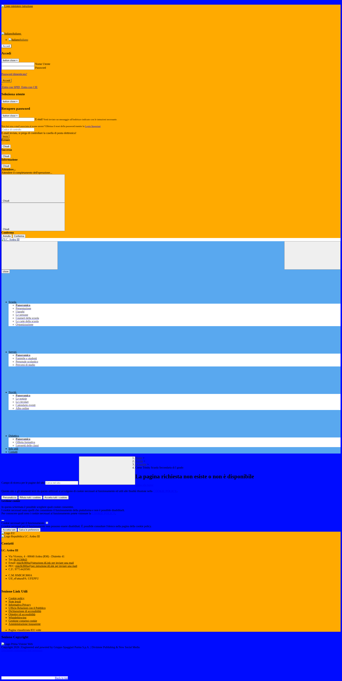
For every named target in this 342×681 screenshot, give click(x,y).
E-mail (39, 119)
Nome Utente (42, 63)
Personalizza (9, 497)
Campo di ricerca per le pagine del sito (23, 482)
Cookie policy (16, 598)
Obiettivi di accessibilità (22, 614)
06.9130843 (20, 559)
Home (138, 457)
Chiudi (6, 146)
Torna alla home (144, 485)
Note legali (15, 601)
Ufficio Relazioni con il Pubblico (27, 607)
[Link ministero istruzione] (17, 6)
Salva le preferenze (29, 529)
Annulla (7, 236)
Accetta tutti (56, 497)
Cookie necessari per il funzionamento (23, 523)
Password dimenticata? (14, 74)
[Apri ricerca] (312, 255)
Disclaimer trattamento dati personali (21, 650)
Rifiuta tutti (30, 497)
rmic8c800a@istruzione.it (45, 562)
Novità (139, 461)
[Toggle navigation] (29, 255)
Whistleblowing (17, 617)
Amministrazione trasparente (25, 624)
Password (40, 67)
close (5, 271)
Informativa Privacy (20, 604)
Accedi (6, 46)
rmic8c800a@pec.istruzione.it (46, 566)
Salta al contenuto (11, 2)
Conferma (19, 236)
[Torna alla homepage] (171, 239)
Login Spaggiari (93, 126)
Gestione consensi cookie (23, 620)
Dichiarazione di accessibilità (25, 611)
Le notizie (140, 464)
